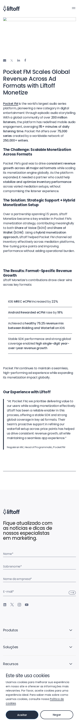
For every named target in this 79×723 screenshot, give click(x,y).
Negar (57, 715)
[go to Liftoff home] (11, 9)
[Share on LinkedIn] (18, 60)
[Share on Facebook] (25, 60)
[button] (73, 8)
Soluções (10, 647)
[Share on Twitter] (12, 60)
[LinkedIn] (5, 604)
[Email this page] (4, 60)
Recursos (10, 663)
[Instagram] (19, 604)
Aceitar (22, 715)
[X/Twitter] (12, 604)
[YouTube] (26, 604)
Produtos (10, 630)
